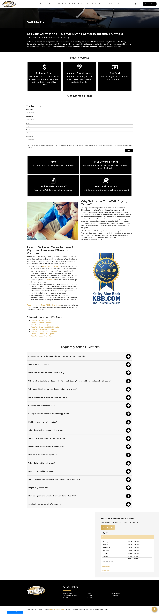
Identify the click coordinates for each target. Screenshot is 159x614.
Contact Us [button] (107, 527)
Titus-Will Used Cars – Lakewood (44, 331)
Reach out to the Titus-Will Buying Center (44, 305)
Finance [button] (102, 4)
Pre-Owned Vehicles (70, 595)
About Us (90, 598)
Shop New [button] (43, 4)
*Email (28, 130)
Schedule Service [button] (91, 4)
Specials (65, 598)
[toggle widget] (154, 609)
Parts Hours (106, 570)
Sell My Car (72, 4)
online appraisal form (51, 266)
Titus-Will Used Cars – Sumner (43, 336)
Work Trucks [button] (62, 4)
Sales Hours (106, 537)
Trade (89, 593)
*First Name (29, 109)
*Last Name (29, 116)
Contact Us (114, 595)
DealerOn (52, 609)
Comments (29, 137)
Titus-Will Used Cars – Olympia (43, 334)
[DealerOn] (31, 609)
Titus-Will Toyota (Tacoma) (41, 323)
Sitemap (58, 609)
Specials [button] (81, 4)
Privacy (63, 609)
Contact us (50, 280)
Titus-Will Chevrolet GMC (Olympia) (45, 327)
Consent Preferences (15, 612)
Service (89, 595)
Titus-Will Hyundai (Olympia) (42, 329)
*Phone (28, 123)
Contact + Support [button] (112, 4)
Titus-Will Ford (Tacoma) (41, 320)
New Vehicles (67, 593)
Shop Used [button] (52, 4)
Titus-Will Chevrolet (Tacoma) (43, 325)
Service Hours (106, 566)
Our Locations (150, 4)
